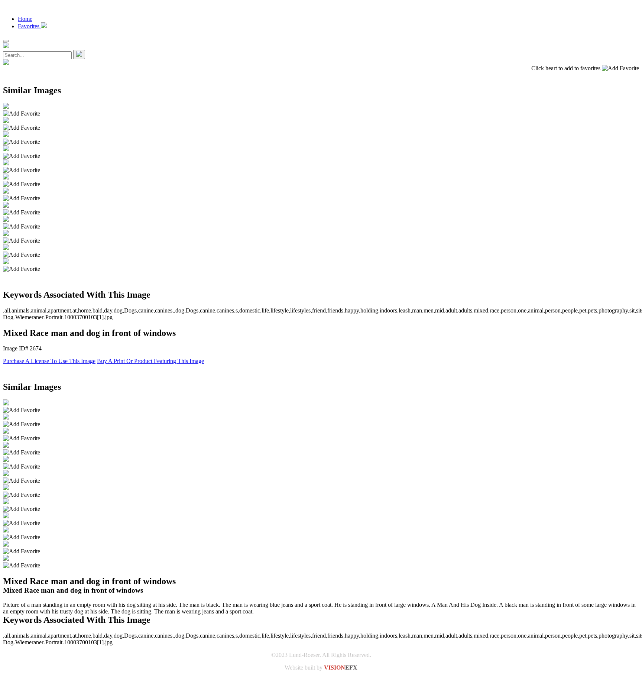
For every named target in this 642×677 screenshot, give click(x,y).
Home (25, 19)
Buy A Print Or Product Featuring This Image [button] (150, 361)
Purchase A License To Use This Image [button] (49, 361)
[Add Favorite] (21, 113)
